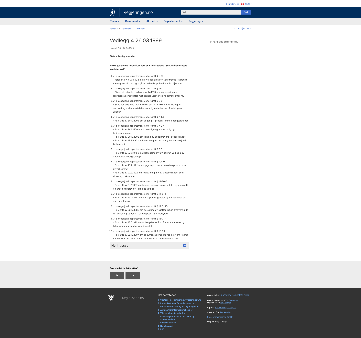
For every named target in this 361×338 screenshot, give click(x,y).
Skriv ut (247, 28)
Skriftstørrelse (232, 4)
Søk (246, 12)
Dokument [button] (131, 21)
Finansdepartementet (224, 41)
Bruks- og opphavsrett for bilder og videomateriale (177, 317)
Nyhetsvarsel (166, 326)
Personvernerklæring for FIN (220, 317)
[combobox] (211, 12)
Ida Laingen (225, 302)
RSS (162, 329)
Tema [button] (113, 21)
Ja (116, 275)
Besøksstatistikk (168, 322)
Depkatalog (225, 312)
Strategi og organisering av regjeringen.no (180, 300)
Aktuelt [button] (151, 21)
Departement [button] (172, 21)
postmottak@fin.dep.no (225, 307)
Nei (132, 275)
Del (238, 28)
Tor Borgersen (231, 300)
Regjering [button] (195, 21)
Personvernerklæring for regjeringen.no (179, 306)
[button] (127, 28)
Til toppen (151, 256)
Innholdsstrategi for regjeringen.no (177, 303)
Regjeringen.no (138, 12)
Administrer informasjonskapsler (176, 310)
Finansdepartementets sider (234, 295)
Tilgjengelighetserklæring (172, 313)
